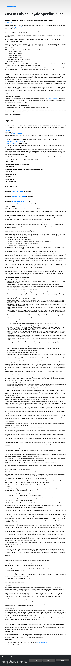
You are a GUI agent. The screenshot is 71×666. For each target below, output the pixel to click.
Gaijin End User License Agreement (15, 141)
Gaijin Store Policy (53, 98)
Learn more (13, 663)
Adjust (62, 660)
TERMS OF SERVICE (9, 130)
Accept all (49, 660)
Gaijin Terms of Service (12, 143)
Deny (36, 660)
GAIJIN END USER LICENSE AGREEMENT (13, 133)
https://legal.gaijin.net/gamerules (19, 27)
